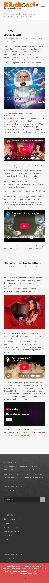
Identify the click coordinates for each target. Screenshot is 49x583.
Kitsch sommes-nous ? (12, 519)
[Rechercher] (36, 5)
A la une (32, 38)
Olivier (16, 270)
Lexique (7, 523)
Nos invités (8, 535)
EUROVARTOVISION (11, 116)
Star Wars (16, 57)
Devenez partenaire (11, 527)
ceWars (27, 54)
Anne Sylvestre (39, 339)
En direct (7, 539)
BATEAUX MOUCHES (11, 126)
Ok (24, 578)
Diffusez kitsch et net (12, 531)
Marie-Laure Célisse (34, 286)
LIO (32, 126)
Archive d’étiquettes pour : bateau (19, 14)
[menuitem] (36, 5)
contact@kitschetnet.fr (12, 490)
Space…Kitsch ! (13, 34)
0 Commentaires (18, 38)
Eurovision (8, 118)
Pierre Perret (21, 341)
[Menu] (41, 5)
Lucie (16, 41)
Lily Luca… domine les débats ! (23, 263)
